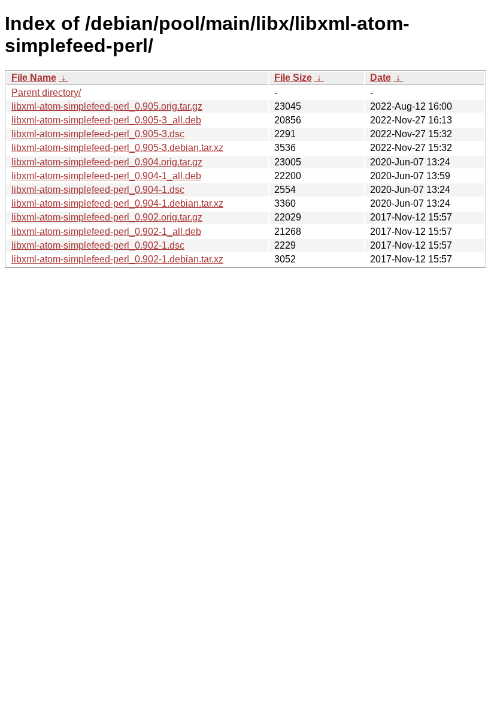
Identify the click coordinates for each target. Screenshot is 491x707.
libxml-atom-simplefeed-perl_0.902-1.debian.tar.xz (117, 259)
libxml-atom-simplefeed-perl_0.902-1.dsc (97, 245)
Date (380, 77)
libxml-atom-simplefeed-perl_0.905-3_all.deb (106, 120)
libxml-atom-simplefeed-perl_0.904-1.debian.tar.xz (117, 203)
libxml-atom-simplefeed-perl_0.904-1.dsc (97, 190)
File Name (33, 77)
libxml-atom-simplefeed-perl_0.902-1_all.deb (106, 231)
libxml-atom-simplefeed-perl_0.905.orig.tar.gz (106, 106)
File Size (293, 77)
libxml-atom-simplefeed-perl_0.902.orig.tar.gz (106, 217)
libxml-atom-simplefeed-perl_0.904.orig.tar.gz (106, 162)
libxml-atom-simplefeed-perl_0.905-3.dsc (97, 134)
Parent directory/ (46, 92)
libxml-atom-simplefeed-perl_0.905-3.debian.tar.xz (117, 148)
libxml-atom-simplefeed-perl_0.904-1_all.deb (106, 176)
